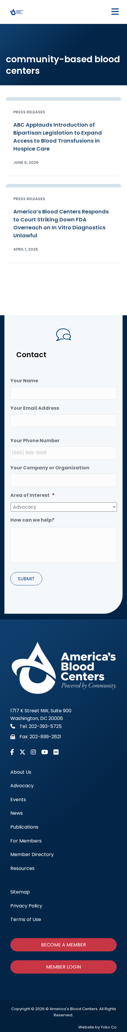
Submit (26, 578)
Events (18, 799)
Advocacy (22, 785)
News (16, 813)
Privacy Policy (26, 905)
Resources (22, 868)
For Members (26, 840)
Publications (24, 827)
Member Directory (32, 854)
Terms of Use (25, 919)
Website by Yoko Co (97, 1027)
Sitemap (20, 892)
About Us (20, 772)
